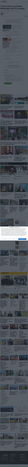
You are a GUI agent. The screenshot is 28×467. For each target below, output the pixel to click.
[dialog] (14, 233)
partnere (3, 232)
